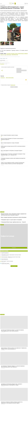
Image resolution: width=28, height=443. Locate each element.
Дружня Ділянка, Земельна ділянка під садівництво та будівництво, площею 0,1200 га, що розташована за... (14, 348)
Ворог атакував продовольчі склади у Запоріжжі (10, 142)
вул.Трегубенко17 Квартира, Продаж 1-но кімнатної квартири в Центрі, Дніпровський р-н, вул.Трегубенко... (13, 367)
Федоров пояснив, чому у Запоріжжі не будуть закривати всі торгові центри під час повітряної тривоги (13, 214)
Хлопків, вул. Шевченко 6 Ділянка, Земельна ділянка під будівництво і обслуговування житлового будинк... (11, 402)
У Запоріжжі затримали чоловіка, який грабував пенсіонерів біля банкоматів (13, 159)
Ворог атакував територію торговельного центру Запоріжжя (13, 217)
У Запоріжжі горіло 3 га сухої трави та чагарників (11, 219)
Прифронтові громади (7, 236)
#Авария (1, 58)
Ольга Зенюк (3, 60)
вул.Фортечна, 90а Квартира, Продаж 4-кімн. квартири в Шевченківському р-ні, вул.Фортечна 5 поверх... (11, 385)
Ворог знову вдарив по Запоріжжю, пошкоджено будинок (11, 150)
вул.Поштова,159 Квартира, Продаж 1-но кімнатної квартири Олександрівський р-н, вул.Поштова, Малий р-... (12, 330)
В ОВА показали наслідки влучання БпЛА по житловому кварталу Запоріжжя (13, 147)
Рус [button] (25, 3)
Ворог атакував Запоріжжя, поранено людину (9, 135)
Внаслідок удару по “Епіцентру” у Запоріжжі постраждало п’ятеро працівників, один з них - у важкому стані (13, 154)
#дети (6, 58)
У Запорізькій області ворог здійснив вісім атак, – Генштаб (13, 222)
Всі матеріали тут (14, 247)
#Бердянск (4, 58)
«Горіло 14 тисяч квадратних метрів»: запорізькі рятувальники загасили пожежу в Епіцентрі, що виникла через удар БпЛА (12, 163)
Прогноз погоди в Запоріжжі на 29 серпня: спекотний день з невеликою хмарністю (12, 139)
